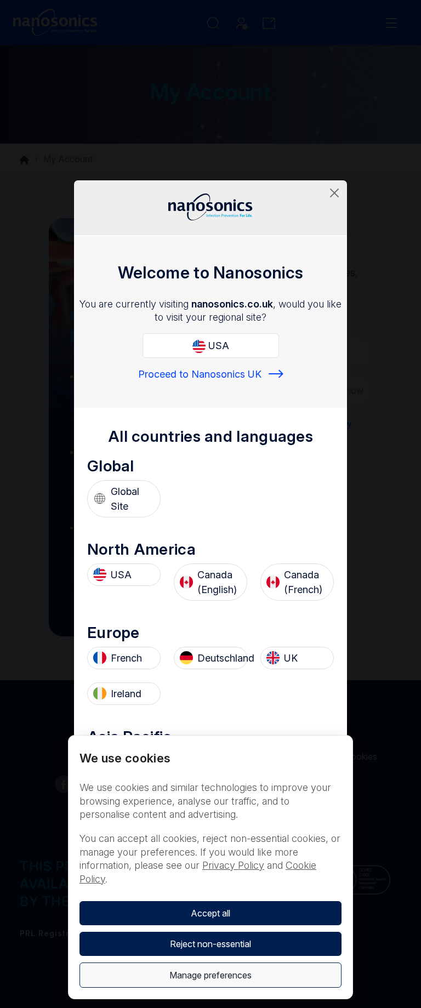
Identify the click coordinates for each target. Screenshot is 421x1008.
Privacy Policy (233, 865)
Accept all (210, 913)
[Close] (334, 193)
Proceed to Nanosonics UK (199, 374)
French (126, 658)
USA (217, 345)
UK (291, 658)
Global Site (125, 499)
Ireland (126, 693)
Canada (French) (303, 582)
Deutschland (219, 658)
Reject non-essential (210, 943)
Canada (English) (217, 582)
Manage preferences (210, 975)
